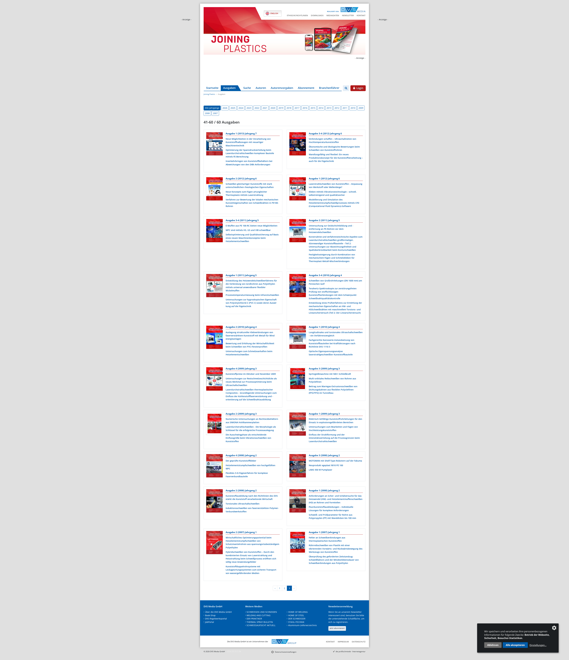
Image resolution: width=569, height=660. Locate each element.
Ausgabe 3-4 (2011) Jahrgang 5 (242, 220)
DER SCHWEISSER (296, 618)
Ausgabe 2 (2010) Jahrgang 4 (241, 326)
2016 (305, 107)
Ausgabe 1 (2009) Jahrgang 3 (324, 413)
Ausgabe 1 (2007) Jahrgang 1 (324, 532)
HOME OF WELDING (298, 612)
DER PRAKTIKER (254, 618)
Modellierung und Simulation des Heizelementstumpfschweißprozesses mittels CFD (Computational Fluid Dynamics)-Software (334, 203)
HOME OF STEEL (296, 615)
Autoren (261, 88)
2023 (249, 107)
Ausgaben (229, 88)
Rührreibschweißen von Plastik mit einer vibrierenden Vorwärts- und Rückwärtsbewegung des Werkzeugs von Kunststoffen (335, 548)
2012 (337, 107)
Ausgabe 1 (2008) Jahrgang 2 (324, 490)
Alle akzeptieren (515, 645)
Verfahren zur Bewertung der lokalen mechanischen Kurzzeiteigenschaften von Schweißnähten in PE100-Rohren (252, 203)
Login (359, 88)
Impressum (343, 641)
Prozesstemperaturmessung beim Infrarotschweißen (252, 295)
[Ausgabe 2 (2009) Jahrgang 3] (214, 424)
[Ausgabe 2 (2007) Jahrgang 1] (214, 543)
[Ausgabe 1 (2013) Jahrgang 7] (214, 144)
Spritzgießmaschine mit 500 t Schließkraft (330, 374)
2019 (281, 107)
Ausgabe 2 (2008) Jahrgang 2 (241, 490)
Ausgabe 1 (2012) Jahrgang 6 (324, 178)
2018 (289, 107)
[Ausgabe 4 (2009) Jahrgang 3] (214, 379)
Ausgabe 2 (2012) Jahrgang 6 (241, 178)
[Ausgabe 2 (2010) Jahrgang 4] (214, 338)
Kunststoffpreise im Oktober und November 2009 (251, 374)
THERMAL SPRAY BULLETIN (260, 622)
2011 (345, 107)
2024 (241, 107)
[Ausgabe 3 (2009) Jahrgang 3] (297, 379)
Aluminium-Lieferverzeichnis (302, 625)
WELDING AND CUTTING (258, 615)
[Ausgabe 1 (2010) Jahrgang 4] (297, 338)
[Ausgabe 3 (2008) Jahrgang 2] (297, 466)
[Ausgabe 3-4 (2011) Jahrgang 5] (214, 231)
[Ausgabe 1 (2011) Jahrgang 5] (214, 286)
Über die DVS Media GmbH (218, 612)
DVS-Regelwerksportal (216, 618)
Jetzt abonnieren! (337, 628)
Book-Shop (210, 615)
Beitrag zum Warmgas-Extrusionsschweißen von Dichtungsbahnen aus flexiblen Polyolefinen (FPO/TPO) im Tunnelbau (333, 389)
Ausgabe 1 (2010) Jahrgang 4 (324, 326)
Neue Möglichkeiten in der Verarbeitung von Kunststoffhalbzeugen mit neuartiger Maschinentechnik (248, 142)
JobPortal (209, 622)
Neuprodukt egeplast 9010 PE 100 (326, 465)
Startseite (212, 88)
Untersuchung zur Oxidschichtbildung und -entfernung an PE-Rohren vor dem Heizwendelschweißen (331, 229)
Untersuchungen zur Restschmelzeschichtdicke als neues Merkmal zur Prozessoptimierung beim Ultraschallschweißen (251, 382)
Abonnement (306, 88)
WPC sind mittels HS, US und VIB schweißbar (248, 230)
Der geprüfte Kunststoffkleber (241, 460)
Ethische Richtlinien (297, 15)
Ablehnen (493, 645)
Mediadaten (332, 15)
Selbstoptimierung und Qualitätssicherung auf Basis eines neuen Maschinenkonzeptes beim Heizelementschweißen (252, 238)
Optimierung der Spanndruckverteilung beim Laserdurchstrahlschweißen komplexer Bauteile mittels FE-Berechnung (250, 153)
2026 (225, 107)
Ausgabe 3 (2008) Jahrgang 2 (324, 455)
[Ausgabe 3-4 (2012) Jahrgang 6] (297, 144)
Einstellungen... (538, 645)
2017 (297, 107)
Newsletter (348, 15)
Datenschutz (358, 641)
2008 (207, 113)
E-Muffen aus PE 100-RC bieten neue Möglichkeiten (251, 225)
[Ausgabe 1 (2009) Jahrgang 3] (297, 424)
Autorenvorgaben (282, 88)
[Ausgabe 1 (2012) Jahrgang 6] (297, 189)
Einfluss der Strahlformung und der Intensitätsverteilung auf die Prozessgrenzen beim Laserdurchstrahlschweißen (334, 438)
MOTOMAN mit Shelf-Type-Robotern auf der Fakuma (335, 460)
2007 (215, 113)
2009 (361, 107)
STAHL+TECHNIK (296, 622)
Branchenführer (329, 88)
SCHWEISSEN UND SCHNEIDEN (262, 612)
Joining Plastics (209, 94)
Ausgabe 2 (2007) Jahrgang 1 (241, 532)
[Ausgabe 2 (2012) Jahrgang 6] (214, 189)
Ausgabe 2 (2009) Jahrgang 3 (241, 413)
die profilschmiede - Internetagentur (350, 651)
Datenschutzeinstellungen (285, 652)
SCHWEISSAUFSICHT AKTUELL (261, 625)
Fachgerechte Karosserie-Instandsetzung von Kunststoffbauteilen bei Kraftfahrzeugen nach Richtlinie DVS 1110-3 (332, 343)
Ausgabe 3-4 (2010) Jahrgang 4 (325, 275)
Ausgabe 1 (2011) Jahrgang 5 (241, 275)
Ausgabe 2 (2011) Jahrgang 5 (324, 220)
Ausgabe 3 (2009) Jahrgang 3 (324, 368)
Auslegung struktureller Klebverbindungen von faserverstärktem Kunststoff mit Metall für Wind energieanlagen (250, 335)
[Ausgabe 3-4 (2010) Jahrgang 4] (297, 286)
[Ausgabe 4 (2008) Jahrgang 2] (214, 466)
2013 (329, 107)
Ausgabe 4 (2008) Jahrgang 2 (241, 455)
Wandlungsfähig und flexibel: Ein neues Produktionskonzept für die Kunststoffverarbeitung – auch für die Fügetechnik (336, 157)
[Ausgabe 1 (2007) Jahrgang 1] (297, 543)
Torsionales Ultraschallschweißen (242, 503)
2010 (353, 107)
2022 (257, 107)
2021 (265, 107)
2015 (313, 107)
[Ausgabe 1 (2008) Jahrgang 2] (297, 501)
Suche (247, 88)
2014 (321, 107)
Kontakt (361, 15)
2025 (233, 107)
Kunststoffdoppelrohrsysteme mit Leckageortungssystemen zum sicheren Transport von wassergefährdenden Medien (251, 570)
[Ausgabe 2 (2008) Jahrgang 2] (214, 501)
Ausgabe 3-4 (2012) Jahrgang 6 (325, 133)
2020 (273, 107)
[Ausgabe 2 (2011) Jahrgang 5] (297, 231)
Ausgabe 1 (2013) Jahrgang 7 (241, 133)
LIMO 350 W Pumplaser (320, 469)
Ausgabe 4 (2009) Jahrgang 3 (241, 368)
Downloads (317, 15)
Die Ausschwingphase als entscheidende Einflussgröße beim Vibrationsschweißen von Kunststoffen (248, 438)
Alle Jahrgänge (212, 107)
